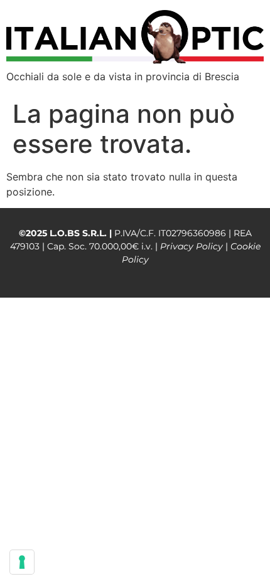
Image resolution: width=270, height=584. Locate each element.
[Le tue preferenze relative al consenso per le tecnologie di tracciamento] (22, 562)
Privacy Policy (191, 246)
